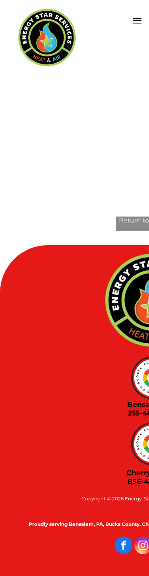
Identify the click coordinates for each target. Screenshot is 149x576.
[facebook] (123, 546)
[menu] (137, 21)
